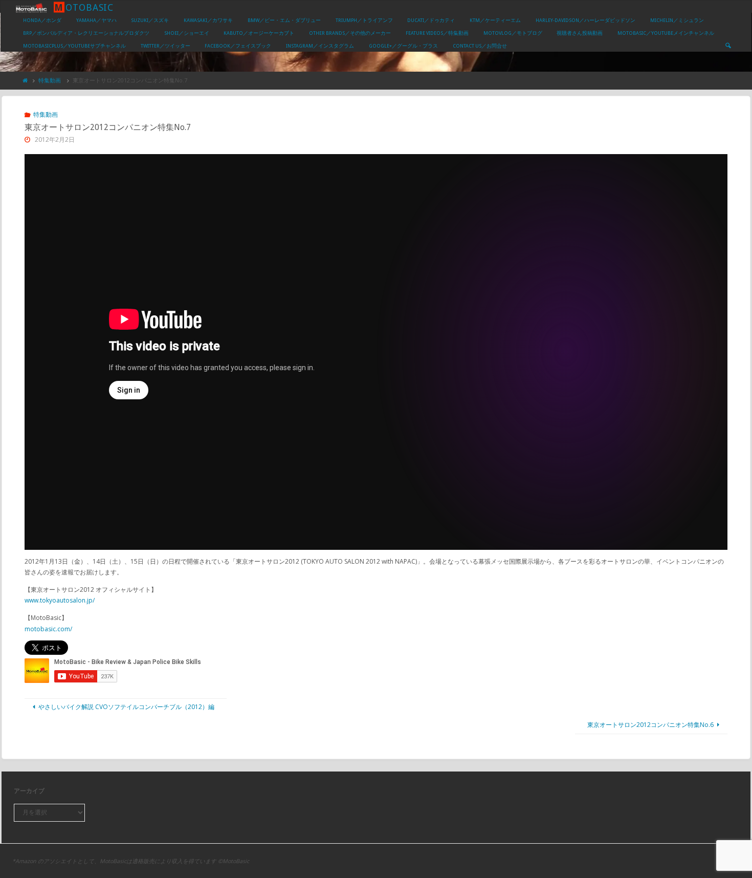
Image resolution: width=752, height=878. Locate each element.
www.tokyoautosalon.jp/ (60, 600)
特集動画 (49, 80)
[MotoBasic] (31, 7)
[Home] (25, 80)
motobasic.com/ (48, 629)
